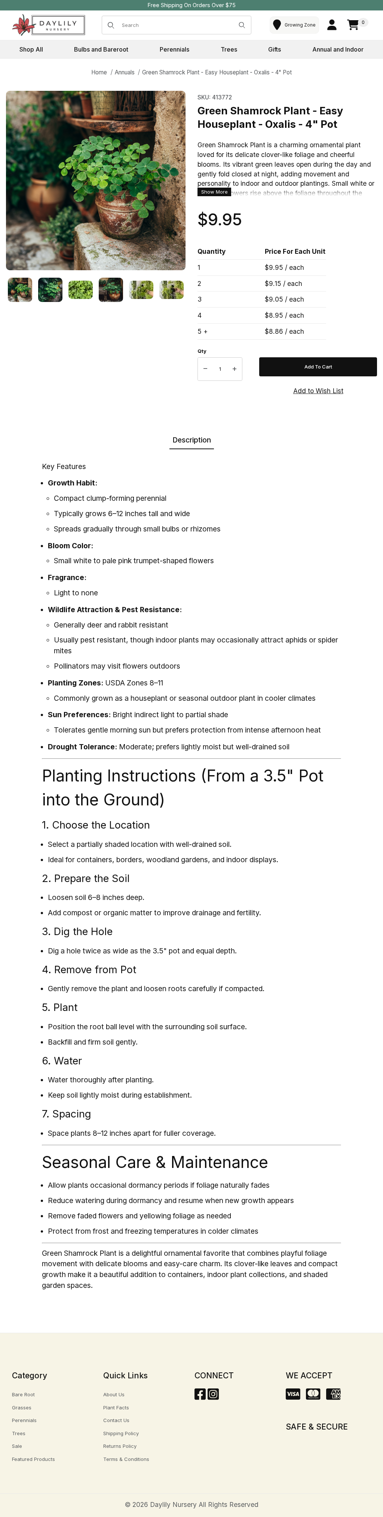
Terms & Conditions (126, 1459)
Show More (214, 192)
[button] (20, 290)
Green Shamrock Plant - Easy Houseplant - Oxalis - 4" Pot (217, 72)
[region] (96, 290)
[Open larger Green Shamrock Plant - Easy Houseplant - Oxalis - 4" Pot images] (96, 180)
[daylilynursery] (49, 24)
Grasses (21, 1407)
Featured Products (33, 1459)
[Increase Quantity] (234, 369)
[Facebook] (200, 1396)
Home (99, 72)
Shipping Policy (121, 1433)
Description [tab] (191, 439)
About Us (114, 1394)
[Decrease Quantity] (205, 369)
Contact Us (116, 1420)
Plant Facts (116, 1407)
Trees (18, 1433)
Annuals (125, 72)
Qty (201, 351)
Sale (17, 1446)
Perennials (24, 1420)
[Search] (242, 25)
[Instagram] (213, 1396)
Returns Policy (120, 1446)
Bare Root (23, 1394)
